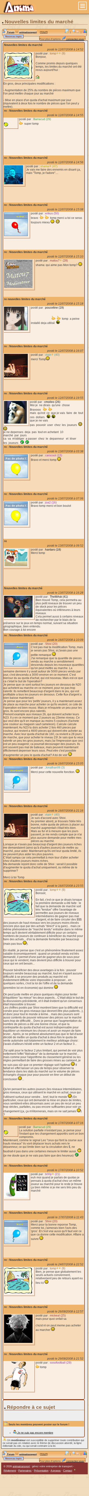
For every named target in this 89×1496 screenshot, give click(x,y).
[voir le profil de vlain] (16, 376)
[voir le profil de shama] (13, 183)
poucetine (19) (54, 307)
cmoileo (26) (52, 402)
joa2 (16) (51, 502)
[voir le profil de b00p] (16, 1196)
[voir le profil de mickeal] (18, 1342)
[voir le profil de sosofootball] (18, 1389)
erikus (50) (52, 213)
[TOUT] (44, 32)
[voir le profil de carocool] (16, 477)
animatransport (28, 32)
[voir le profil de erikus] (16, 235)
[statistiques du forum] (85, 32)
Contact (67, 1470)
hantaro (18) (53, 549)
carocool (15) (53, 455)
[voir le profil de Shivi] (16, 665)
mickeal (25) (58, 1315)
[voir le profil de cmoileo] (15, 422)
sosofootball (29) (60, 1362)
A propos (56, 1470)
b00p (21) (52, 1174)
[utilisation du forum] (67, 32)
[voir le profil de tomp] (18, 77)
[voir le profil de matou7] (18, 287)
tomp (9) (57, 53)
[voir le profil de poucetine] (16, 329)
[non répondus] (77, 32)
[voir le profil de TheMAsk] (18, 616)
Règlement (10, 1470)
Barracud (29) (42, 119)
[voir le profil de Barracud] (10, 125)
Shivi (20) (51, 644)
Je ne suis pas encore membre (35, 1432)
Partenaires (25, 1470)
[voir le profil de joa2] (16, 524)
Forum (10, 32)
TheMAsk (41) (59, 596)
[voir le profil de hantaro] (16, 565)
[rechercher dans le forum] (74, 32)
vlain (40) (52, 354)
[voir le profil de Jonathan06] (16, 789)
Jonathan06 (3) (55, 767)
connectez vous (75, 39)
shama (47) (48, 166)
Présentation (41, 1470)
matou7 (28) (59, 260)
